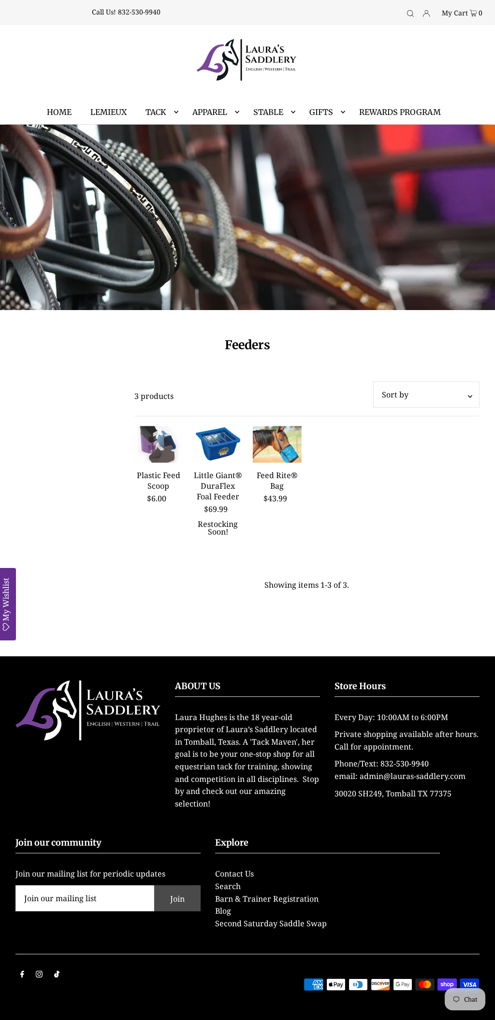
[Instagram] (39, 975)
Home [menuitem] (59, 112)
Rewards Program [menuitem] (400, 112)
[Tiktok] (56, 975)
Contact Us (234, 873)
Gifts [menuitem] (321, 112)
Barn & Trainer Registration (267, 898)
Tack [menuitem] (156, 112)
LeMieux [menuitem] (108, 112)
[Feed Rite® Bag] (277, 444)
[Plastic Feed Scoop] (158, 444)
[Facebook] (22, 975)
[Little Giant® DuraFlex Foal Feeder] (217, 444)
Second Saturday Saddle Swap (271, 923)
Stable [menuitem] (268, 112)
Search (228, 886)
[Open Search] (410, 12)
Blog (223, 911)
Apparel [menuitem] (209, 112)
